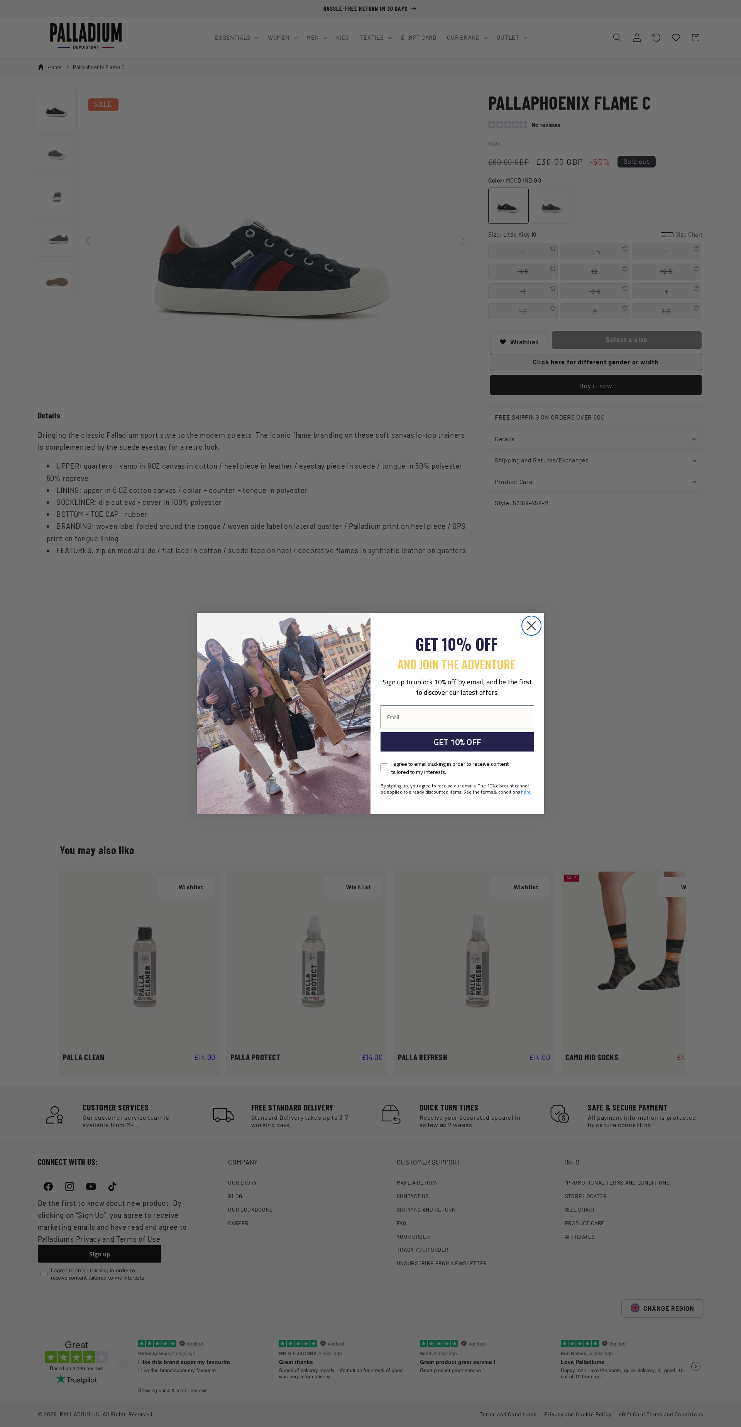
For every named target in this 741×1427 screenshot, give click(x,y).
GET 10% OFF (457, 741)
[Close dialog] (531, 625)
